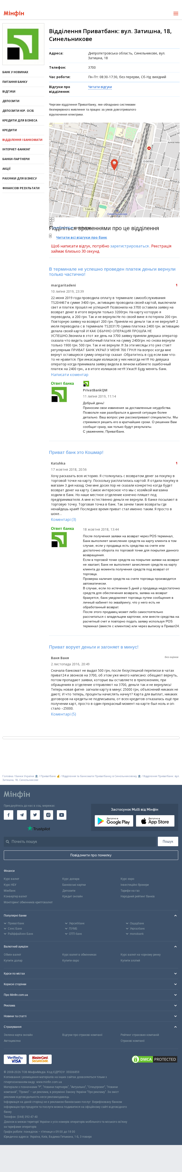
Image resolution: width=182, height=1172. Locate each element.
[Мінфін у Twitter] (35, 815)
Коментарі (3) (63, 519)
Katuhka (58, 463)
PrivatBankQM (95, 390)
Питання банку (14, 82)
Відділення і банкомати (22, 140)
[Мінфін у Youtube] (61, 815)
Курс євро (127, 879)
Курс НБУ (10, 884)
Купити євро (70, 960)
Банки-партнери (16, 159)
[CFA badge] (64, 1059)
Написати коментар (69, 374)
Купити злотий (130, 960)
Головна (7, 776)
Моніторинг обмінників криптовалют (28, 902)
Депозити (10, 101)
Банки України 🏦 (27, 776)
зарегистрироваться (129, 246)
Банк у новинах (15, 72)
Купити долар (13, 960)
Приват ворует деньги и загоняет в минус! (93, 646)
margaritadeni (63, 285)
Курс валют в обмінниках (79, 954)
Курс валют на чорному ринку (141, 954)
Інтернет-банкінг (16, 149)
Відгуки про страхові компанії (82, 1035)
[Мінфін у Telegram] (22, 815)
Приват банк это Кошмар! (76, 452)
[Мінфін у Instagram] (48, 815)
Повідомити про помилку (91, 855)
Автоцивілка (12, 1040)
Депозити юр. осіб (18, 111)
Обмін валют (12, 954)
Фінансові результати (21, 188)
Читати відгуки (100, 87)
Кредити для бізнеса (19, 120)
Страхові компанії (133, 1040)
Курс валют (11, 879)
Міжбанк (9, 890)
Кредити (9, 130)
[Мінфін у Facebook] (8, 815)
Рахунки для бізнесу (19, 178)
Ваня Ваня (60, 658)
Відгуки (8, 91)
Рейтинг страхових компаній (140, 1035)
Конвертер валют (15, 896)
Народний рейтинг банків (138, 896)
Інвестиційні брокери (135, 884)
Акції (6, 169)
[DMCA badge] (154, 1059)
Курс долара (70, 879)
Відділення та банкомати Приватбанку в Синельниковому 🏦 (102, 776)
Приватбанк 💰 (50, 776)
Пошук (168, 841)
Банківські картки (74, 884)
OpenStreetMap (62, 228)
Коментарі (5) (63, 714)
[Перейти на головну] (14, 14)
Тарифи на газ (130, 890)
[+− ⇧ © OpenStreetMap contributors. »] (114, 170)
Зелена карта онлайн (18, 1035)
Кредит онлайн (72, 896)
